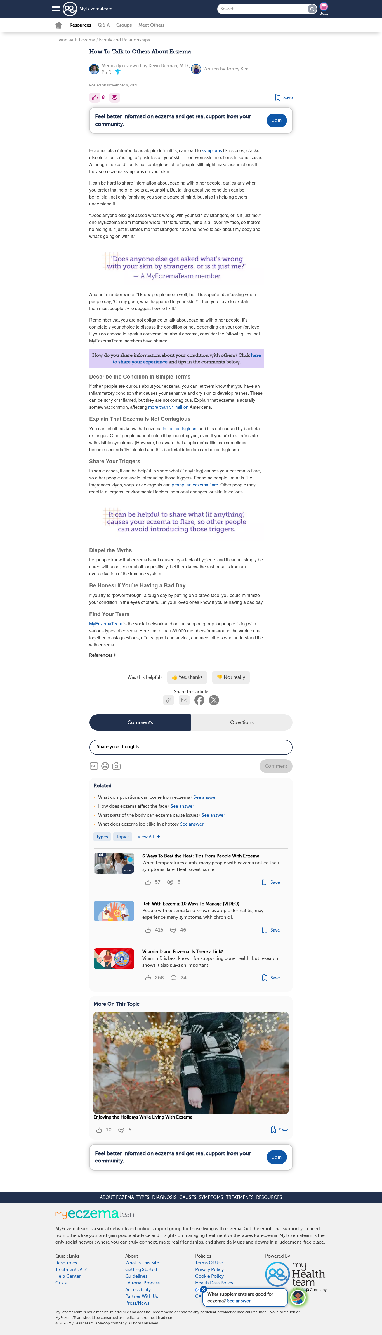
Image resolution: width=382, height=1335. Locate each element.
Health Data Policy (214, 1283)
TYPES (142, 1197)
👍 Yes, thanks (187, 677)
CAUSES (187, 1197)
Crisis (61, 1283)
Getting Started (141, 1269)
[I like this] (94, 98)
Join (324, 13)
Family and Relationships (124, 39)
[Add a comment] (114, 98)
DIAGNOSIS (164, 1197)
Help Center (68, 1276)
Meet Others (151, 25)
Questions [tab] (242, 722)
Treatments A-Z (71, 1269)
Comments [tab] (140, 722)
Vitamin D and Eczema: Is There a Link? (182, 951)
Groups (124, 25)
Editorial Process (142, 1283)
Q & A (104, 25)
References (100, 655)
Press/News (137, 1303)
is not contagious (179, 428)
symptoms (212, 150)
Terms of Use (209, 1262)
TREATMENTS (240, 1197)
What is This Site (142, 1262)
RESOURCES (269, 1197)
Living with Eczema (75, 39)
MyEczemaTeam (95, 8)
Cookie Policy (209, 1276)
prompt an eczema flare (195, 484)
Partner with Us (141, 1296)
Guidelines (136, 1276)
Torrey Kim (237, 69)
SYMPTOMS (211, 1197)
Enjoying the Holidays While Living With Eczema (142, 1117)
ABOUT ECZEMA (117, 1197)
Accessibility (138, 1289)
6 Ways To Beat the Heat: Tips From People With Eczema (200, 856)
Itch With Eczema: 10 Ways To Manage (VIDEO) (190, 903)
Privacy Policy (209, 1269)
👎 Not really (231, 677)
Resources (80, 25)
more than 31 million (168, 407)
